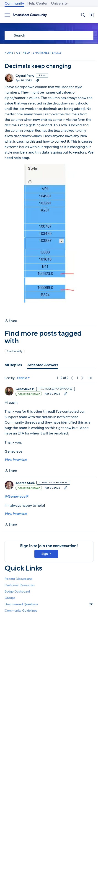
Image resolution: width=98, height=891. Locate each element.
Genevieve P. (24, 389)
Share (11, 321)
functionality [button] (15, 351)
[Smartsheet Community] (30, 15)
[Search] (83, 15)
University (59, 3)
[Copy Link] (37, 80)
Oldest (22, 378)
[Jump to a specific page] (89, 378)
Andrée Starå (25, 483)
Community (14, 3)
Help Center (37, 3)
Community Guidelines (21, 610)
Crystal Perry (24, 76)
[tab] (13, 365)
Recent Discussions (18, 579)
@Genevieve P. (17, 496)
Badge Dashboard (17, 591)
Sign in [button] (46, 554)
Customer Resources (20, 585)
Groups (10, 598)
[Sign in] (91, 15)
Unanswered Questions (49, 604)
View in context (16, 459)
